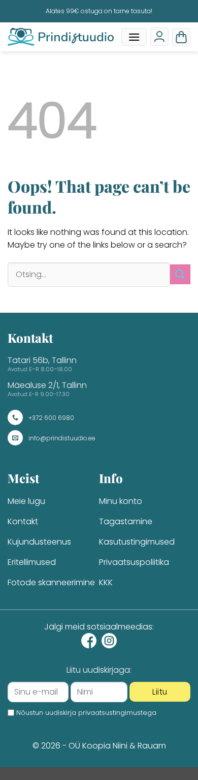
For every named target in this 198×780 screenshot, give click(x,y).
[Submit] (180, 274)
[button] (134, 37)
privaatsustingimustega (117, 712)
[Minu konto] (159, 36)
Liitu (159, 691)
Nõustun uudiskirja (86, 712)
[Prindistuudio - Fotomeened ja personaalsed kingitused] (61, 37)
